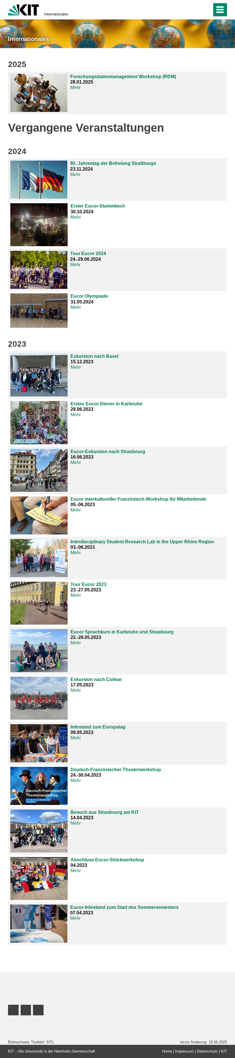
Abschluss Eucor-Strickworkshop (107, 859)
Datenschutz (207, 1051)
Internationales (56, 14)
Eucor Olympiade (89, 296)
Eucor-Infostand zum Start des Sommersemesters (124, 907)
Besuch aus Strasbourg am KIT (104, 812)
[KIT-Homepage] (23, 9)
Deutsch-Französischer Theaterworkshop (115, 769)
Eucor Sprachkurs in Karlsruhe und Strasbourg (122, 631)
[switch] (195, 10)
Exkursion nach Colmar (96, 679)
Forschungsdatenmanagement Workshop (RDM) (123, 76)
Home (167, 1051)
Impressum (184, 1051)
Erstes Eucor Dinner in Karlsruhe (106, 403)
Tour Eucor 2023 (88, 584)
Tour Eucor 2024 (88, 253)
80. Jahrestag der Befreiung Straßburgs (113, 163)
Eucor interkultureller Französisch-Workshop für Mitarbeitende (138, 499)
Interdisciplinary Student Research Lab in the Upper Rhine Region (142, 541)
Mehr (75, 87)
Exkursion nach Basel (94, 356)
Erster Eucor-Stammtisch (97, 206)
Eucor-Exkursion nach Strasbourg (107, 451)
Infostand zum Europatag (98, 727)
